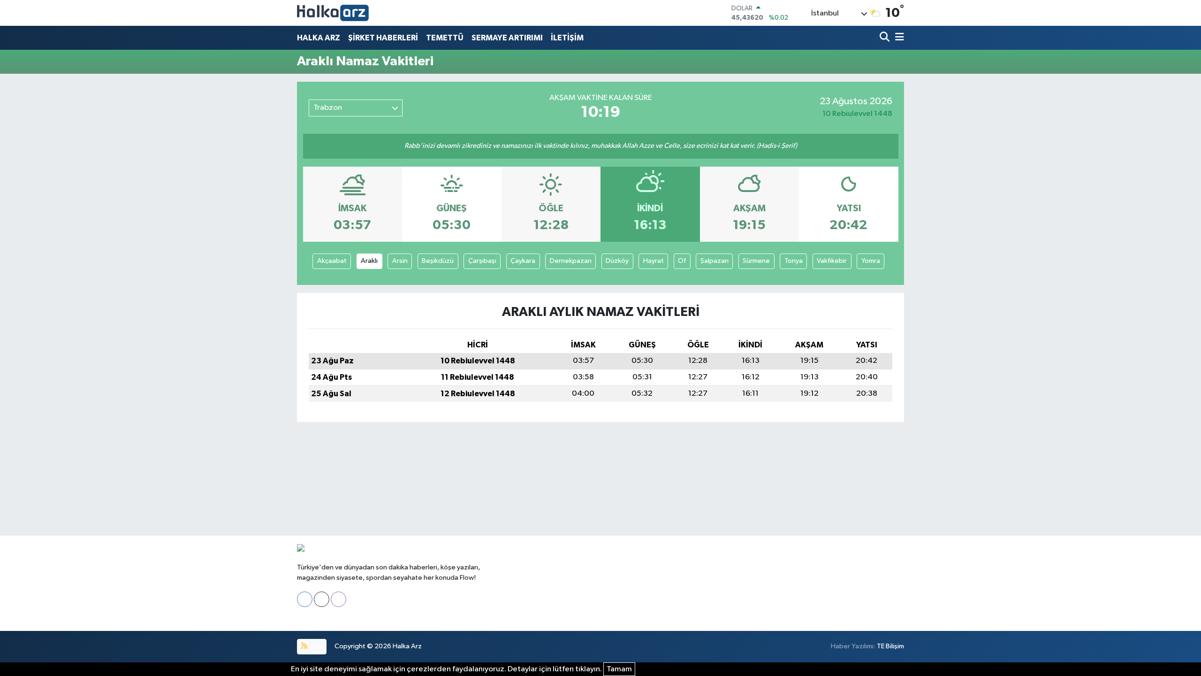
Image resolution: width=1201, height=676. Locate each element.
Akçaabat (332, 260)
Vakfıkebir (832, 260)
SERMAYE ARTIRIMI (507, 38)
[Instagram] (338, 599)
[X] (321, 599)
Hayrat (653, 260)
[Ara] (885, 38)
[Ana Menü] (898, 38)
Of (682, 260)
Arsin (400, 260)
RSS (316, 646)
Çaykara (522, 260)
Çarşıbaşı (482, 260)
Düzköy (617, 260)
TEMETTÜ (445, 38)
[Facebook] (304, 599)
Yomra (870, 260)
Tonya (793, 260)
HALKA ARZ (318, 38)
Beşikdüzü (438, 260)
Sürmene (756, 260)
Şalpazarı (714, 260)
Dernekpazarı (571, 260)
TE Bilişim (890, 646)
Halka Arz (407, 646)
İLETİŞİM (567, 38)
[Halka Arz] (333, 12)
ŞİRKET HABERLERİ (383, 38)
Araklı (369, 260)
